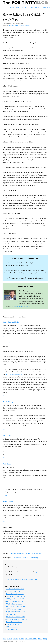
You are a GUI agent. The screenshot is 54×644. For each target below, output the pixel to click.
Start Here (5, 7)
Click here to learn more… (22, 306)
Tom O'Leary (7, 435)
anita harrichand (10, 486)
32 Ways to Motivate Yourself (15, 596)
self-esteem (27, 572)
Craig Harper (7, 464)
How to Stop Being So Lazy (15, 594)
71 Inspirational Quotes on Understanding (25, 558)
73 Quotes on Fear (12, 627)
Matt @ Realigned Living (11, 322)
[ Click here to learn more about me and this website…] (22, 579)
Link (3, 336)
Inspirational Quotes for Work (15, 611)
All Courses (25, 7)
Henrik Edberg (8, 402)
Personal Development (18, 25)
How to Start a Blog (48, 7)
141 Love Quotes (11, 614)
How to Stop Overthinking (14, 601)
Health (10, 25)
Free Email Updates (35, 7)
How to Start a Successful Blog (16, 606)
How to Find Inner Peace (14, 622)
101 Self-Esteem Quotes (13, 591)
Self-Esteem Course (15, 7)
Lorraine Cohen (8, 343)
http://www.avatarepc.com (14, 374)
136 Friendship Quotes (13, 624)
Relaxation (27, 25)
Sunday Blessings (11, 629)
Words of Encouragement (14, 604)
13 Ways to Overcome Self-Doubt (16, 599)
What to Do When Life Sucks (15, 617)
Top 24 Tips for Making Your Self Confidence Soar (25, 553)
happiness (37, 572)
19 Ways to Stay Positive (14, 609)
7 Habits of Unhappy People (15, 589)
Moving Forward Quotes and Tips (16, 619)
